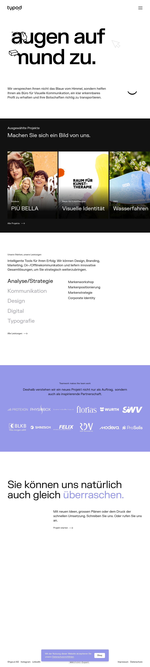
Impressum (123, 662)
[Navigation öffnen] (140, 8)
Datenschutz (136, 662)
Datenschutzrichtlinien (63, 657)
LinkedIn (36, 662)
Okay (99, 655)
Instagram (25, 662)
